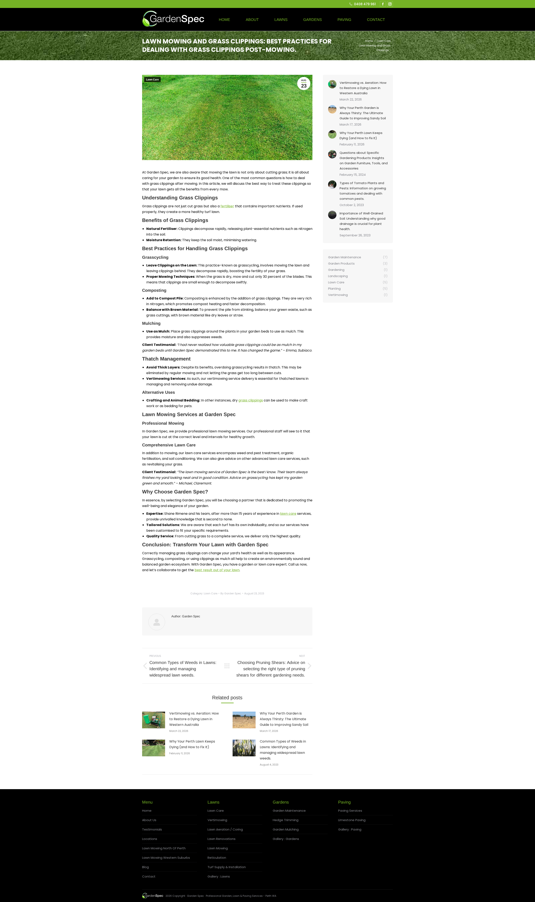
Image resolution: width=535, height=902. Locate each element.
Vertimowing (217, 820)
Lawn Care (152, 79)
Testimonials (152, 829)
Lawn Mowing (218, 848)
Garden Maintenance (289, 810)
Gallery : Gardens (286, 839)
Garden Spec (195, 896)
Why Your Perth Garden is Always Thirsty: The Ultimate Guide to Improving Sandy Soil (284, 719)
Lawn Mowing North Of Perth (164, 848)
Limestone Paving (352, 820)
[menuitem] (224, 19)
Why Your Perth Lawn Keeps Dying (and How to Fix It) (192, 744)
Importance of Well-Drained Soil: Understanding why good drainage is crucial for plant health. (362, 221)
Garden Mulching (286, 829)
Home (147, 810)
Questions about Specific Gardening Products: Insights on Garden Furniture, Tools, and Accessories (364, 160)
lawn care (288, 513)
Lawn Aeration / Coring (225, 829)
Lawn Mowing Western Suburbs (166, 857)
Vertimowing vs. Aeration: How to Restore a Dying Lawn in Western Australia (194, 719)
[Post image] (153, 720)
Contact (148, 876)
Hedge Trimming (285, 820)
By (230, 593)
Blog (145, 867)
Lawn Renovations (222, 839)
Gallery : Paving (349, 829)
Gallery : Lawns (219, 876)
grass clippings (250, 400)
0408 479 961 (365, 4)
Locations (149, 839)
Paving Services (350, 810)
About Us (149, 820)
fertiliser (227, 206)
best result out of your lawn (217, 570)
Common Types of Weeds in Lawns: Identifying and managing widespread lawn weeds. (283, 750)
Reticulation (217, 857)
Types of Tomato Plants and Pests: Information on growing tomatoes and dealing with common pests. (363, 191)
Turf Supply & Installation (227, 867)
